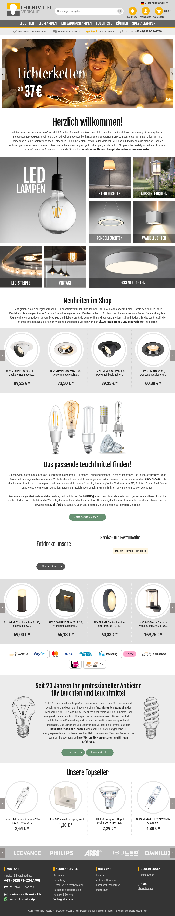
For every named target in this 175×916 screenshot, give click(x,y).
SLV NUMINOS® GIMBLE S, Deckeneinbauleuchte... (65, 372)
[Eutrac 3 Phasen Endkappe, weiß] (22, 797)
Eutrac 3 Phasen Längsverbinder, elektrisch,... (153, 820)
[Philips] (54, 853)
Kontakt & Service (63, 894)
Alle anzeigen (50, 566)
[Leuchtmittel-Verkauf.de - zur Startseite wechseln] (29, 9)
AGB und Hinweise (106, 880)
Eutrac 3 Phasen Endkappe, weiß (22, 819)
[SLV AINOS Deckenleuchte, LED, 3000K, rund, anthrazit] (153, 601)
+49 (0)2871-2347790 (148, 31)
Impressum (102, 889)
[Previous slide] (2, 74)
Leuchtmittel (98, 752)
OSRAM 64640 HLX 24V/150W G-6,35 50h (109, 820)
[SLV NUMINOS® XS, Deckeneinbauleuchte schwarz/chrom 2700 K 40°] (109, 349)
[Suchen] (120, 11)
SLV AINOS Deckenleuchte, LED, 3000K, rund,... (153, 624)
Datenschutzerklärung (108, 885)
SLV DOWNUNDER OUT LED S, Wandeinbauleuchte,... (22, 624)
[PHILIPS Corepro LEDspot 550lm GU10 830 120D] (66, 797)
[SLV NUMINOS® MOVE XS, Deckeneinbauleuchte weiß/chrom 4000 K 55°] (22, 349)
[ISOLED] (120, 853)
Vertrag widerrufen (63, 899)
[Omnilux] (153, 853)
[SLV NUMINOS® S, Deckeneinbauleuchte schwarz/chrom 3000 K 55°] (153, 349)
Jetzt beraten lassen (86, 517)
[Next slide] (172, 74)
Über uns (101, 875)
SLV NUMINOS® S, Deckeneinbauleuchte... (153, 372)
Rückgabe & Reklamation (67, 889)
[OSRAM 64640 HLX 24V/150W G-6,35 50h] (109, 797)
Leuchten (72, 752)
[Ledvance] (21, 853)
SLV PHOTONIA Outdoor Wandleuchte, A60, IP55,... (109, 624)
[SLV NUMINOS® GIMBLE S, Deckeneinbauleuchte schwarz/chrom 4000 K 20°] (66, 349)
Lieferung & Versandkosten (68, 885)
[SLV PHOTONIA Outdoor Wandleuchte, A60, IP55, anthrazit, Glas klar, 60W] (109, 601)
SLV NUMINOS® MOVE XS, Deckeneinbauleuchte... (21, 372)
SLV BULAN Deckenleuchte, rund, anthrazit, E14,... (65, 624)
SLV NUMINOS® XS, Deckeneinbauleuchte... (109, 372)
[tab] (84, 105)
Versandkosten (80, 910)
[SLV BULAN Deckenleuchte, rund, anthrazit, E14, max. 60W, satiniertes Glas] (66, 601)
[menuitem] (138, 3)
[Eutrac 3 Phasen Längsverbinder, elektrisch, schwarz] (153, 797)
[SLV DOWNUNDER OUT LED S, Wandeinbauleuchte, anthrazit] (22, 601)
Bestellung (59, 875)
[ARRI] (87, 853)
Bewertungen (145, 888)
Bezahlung (59, 880)
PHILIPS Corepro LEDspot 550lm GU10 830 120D (65, 820)
